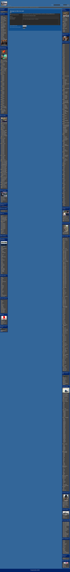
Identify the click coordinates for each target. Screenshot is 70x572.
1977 (64, 53)
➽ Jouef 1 (64, 540)
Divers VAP (65, 248)
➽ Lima (64, 545)
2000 (64, 89)
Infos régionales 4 (3, 226)
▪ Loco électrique (65, 261)
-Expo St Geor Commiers (66, 83)
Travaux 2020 (3, 155)
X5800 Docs (64, 382)
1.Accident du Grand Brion (65, 218)
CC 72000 (65, 253)
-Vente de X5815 (65, 97)
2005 (64, 109)
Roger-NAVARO (3, 38)
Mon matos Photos (65, 393)
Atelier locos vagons (4, 182)
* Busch (2, 279)
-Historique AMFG (3, 17)
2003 (64, 99)
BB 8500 (65, 267)
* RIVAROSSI (2, 270)
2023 (64, 197)
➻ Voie (63, 29)
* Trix (1, 253)
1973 (64, 48)
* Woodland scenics (3, 281)
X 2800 (64, 322)
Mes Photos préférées (65, 394)
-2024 (64, 202)
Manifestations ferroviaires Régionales (34, 7)
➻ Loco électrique (65, 20)
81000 (64, 318)
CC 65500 (65, 257)
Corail (64, 360)
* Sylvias (2, 280)
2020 (64, 183)
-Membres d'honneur (3, 18)
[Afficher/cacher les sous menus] (1, 60)
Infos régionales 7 (3, 228)
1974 (64, 49)
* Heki (1, 283)
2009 (64, 121)
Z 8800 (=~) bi (65, 344)
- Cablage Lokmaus (3, 133)
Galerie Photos (66, 398)
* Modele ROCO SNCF (65, 534)
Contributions (4, 159)
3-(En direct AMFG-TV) (3, 220)
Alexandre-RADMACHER (4, 39)
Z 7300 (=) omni (66, 329)
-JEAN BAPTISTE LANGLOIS (3, 27)
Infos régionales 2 (3, 224)
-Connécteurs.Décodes (3, 134)
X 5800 (64, 309)
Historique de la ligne (65, 232)
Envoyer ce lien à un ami (17, 11)
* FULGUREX (2, 271)
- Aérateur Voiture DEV (4, 183)
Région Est (64, 565)
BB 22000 (65, 283)
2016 (64, 165)
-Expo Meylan (64, 82)
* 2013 (2, 86)
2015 (64, 157)
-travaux (64, 194)
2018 (64, 174)
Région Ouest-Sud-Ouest (66, 567)
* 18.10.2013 (2, 89)
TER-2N (64, 473)
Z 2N (64, 341)
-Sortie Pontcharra (65, 156)
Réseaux (65, 293)
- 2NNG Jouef (2, 181)
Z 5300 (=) (65, 336)
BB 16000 (65, 273)
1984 (64, 62)
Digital (3, 129)
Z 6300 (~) (65, 339)
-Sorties (64, 186)
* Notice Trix (64, 531)
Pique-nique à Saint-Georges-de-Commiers (66, 102)
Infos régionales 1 (3, 223)
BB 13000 (65, 287)
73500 (63, 474)
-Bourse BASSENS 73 (65, 145)
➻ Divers (64, 27)
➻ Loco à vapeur (65, 18)
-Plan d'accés (2, 21)
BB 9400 (65, 277)
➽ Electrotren (64, 544)
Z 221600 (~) (65, 350)
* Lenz (1, 300)
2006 (64, 114)
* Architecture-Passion (3, 295)
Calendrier (5, 7)
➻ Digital (64, 30)
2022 (64, 193)
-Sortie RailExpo (65, 132)
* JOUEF (2, 247)
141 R (64, 402)
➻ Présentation (65, 515)
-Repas (64, 143)
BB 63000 (64, 301)
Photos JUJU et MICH (65, 233)
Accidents (65, 370)
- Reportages (3, 109)
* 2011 (2, 74)
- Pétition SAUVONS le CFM (3, 108)
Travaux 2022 (2, 158)
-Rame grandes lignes (65, 485)
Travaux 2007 (2, 140)
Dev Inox (64, 482)
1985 (64, 63)
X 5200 (64, 458)
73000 (63, 459)
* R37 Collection (3, 269)
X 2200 (64, 312)
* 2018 (2, 97)
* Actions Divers (4, 106)
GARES (64, 486)
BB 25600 (65, 268)
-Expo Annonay (65, 79)
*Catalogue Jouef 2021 (3, 248)
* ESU (1, 272)
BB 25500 (65, 266)
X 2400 (64, 308)
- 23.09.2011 (2, 79)
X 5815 (64, 381)
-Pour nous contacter (3, 20)
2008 (64, 119)
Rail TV (3, 229)
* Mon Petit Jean (3, 296)
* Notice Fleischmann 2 (66, 529)
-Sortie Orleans (65, 144)
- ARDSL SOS (2, 67)
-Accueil (2, 16)
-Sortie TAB (64, 112)
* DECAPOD (2, 285)
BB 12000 (64, 440)
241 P (64, 405)
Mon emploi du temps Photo (65, 397)
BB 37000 (65, 282)
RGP (64, 314)
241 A (64, 246)
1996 (64, 78)
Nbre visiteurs (2, 7)
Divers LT (64, 450)
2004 (64, 103)
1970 (64, 44)
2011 (64, 134)
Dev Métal (64, 481)
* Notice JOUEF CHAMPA (66, 523)
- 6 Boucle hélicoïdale (3, 168)
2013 (64, 146)
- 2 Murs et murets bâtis (4, 163)
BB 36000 (65, 278)
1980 (64, 57)
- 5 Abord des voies (3, 167)
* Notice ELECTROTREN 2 (66, 525)
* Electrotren (2, 254)
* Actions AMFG (4, 69)
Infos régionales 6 (3, 227)
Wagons (65, 21)
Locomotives (65, 238)
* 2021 (2, 104)
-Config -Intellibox (3, 131)
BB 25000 (65, 276)
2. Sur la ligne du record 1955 (66, 220)
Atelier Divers (3, 184)
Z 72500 (64, 323)
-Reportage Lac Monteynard (65, 127)
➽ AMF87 (64, 550)
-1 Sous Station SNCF (3, 170)
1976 (64, 52)
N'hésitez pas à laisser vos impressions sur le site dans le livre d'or (21, 7)
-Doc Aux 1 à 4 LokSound (4, 135)
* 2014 (2, 90)
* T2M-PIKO (2, 249)
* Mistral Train (2, 264)
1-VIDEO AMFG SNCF (3, 218)
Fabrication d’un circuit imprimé (4, 175)
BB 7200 (64, 433)
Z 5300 (64, 335)
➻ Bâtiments (64, 26)
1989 (64, 68)
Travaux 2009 (2, 142)
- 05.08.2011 (2, 77)
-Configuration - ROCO (3, 130)
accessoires (65, 28)
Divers (64, 359)
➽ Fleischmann (65, 543)
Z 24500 (65, 349)
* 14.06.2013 (2, 88)
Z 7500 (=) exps (66, 330)
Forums (8, 7)
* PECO (2, 277)
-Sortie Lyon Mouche (65, 120)
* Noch (2, 284)
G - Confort (65, 365)
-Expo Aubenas (65, 80)
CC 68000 (64, 414)
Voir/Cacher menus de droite (58, 8)
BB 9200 (65, 271)
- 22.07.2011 (2, 75)
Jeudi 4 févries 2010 (65, 383)
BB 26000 (64, 435)
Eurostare (65, 292)
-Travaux (64, 135)
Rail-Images (3, 233)
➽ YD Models (64, 551)
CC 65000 (65, 256)
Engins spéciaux (66, 354)
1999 (64, 87)
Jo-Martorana (2, 34)
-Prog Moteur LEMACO (4, 132)
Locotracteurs (66, 296)
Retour (10, 12)
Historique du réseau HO (4, 122)
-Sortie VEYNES (65, 95)
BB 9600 (64, 432)
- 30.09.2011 (2, 80)
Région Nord (64, 566)
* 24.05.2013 (2, 87)
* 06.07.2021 (2, 105)
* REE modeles (3, 268)
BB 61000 (65, 258)
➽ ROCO (64, 542)
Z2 (63, 326)
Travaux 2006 (2, 139)
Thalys (65, 291)
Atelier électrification (4, 172)
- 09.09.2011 (2, 78)
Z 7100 (64, 334)
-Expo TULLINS (65, 98)
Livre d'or (11, 7)
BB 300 (65, 262)
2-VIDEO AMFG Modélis (4, 219)
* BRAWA (2, 267)
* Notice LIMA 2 (65, 527)
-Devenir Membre (3, 19)
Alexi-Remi (2, 36)
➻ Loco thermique (65, 19)
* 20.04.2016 (2, 96)
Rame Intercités (65, 484)
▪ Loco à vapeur (66, 401)
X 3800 (64, 454)
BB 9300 (65, 272)
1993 (64, 73)
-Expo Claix (64, 81)
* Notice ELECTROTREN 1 (66, 524)
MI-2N (63, 472)
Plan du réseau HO (4, 123)
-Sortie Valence (65, 113)
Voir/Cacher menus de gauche (12, 8)
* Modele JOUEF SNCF (65, 533)
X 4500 (64, 313)
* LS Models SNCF (3, 252)
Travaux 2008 (2, 141)
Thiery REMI (2, 35)
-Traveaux (64, 184)
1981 (64, 58)
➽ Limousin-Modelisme (66, 552)
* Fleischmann (2, 265)
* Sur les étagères (3, 246)
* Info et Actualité (4, 60)
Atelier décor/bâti (3, 169)
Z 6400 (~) (65, 340)
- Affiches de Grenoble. (4, 68)
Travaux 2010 (3, 143)
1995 (64, 77)
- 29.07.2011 (2, 76)
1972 (64, 47)
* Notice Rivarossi (65, 530)
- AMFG (3, 62)
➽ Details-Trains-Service (66, 553)
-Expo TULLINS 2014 (65, 155)
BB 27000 (65, 281)
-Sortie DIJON (64, 110)
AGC (64, 319)
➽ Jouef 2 (64, 541)
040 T (64, 243)
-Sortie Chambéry (65, 96)
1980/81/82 (64, 384)
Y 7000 (64, 297)
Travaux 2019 (2, 154)
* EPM (1, 273)
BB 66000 (64, 447)
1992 (64, 72)
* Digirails (2, 301)
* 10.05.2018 (2, 98)
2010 (64, 133)
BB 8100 (65, 263)
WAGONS (65, 355)
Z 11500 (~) (65, 331)
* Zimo (2, 303)
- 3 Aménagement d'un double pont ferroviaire (4, 164)
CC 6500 (65, 286)
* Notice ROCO (64, 532)
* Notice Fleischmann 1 (66, 528)
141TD (64, 242)
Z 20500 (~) (65, 345)
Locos (64, 17)
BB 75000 (65, 252)
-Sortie (64, 164)
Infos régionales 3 (3, 225)
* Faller (2, 282)
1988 (64, 67)
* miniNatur (2, 278)
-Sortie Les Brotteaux (65, 111)
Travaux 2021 (2, 157)
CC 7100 (64, 420)
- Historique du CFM (4, 61)
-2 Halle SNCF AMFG (3, 171)
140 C (64, 247)
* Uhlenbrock (2, 304)
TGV (64, 288)
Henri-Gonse (2, 37)
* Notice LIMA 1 (65, 526)
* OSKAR (2, 266)
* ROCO (2, 250)
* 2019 (2, 99)
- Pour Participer (4, 70)
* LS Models (2, 251)
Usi (63, 364)
